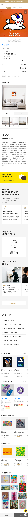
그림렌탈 (8, 7)
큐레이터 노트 (5, 138)
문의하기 (21, 515)
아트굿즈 (19, 7)
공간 (7, 113)
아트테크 (14, 7)
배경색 (21, 113)
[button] (6, 299)
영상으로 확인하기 (13, 303)
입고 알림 (7, 515)
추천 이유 (11, 138)
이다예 (7, 51)
